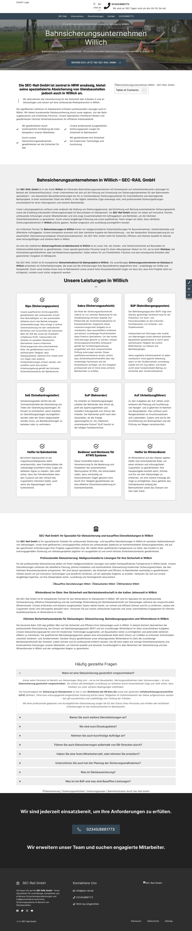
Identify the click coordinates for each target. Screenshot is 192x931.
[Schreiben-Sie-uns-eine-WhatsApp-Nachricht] (189, 295)
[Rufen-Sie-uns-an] (189, 282)
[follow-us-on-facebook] (17, 911)
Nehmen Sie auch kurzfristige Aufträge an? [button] (98, 735)
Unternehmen (77, 16)
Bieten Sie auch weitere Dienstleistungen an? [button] (98, 717)
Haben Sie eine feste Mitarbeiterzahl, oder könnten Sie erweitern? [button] (98, 753)
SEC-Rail (62, 16)
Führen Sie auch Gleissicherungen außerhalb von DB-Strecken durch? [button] (98, 744)
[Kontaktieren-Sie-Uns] (189, 289)
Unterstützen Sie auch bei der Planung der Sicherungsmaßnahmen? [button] (98, 763)
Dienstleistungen (96, 16)
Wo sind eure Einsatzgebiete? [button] (98, 726)
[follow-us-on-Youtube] (32, 911)
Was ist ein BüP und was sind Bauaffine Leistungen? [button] (98, 781)
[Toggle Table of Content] (143, 90)
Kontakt (111, 16)
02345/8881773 (126, 16)
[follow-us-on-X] (22, 911)
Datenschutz (153, 921)
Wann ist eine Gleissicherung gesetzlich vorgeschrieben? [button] (98, 673)
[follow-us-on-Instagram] (27, 911)
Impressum (136, 921)
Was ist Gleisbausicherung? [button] (98, 772)
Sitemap (169, 921)
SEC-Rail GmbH (29, 921)
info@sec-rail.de (85, 890)
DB (39, 625)
